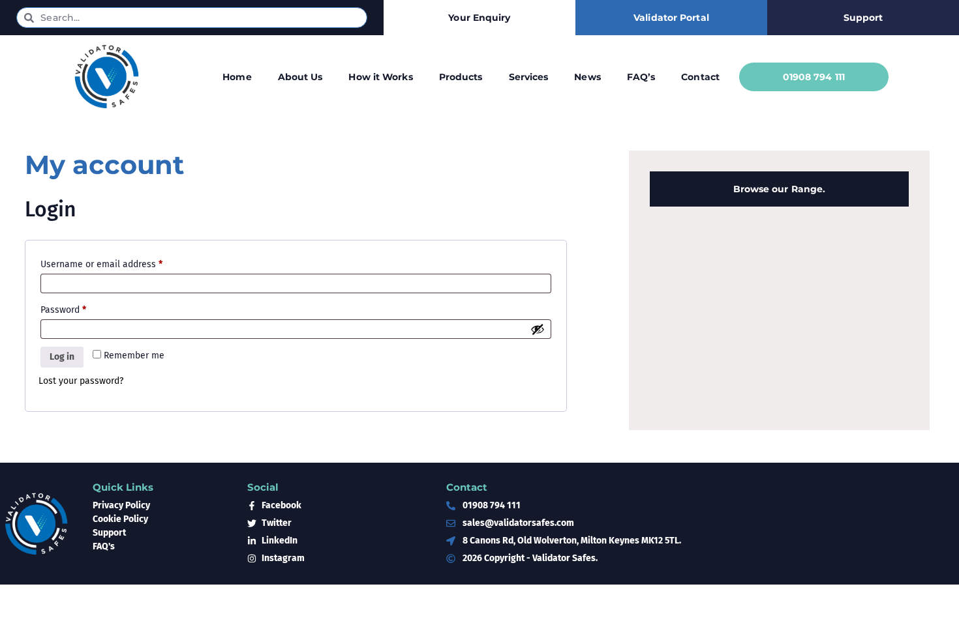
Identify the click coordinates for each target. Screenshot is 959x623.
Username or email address (119, 262)
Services (529, 77)
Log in (62, 356)
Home (236, 77)
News (587, 77)
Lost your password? (80, 380)
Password (81, 308)
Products (461, 77)
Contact (700, 77)
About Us (300, 77)
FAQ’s (641, 77)
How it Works (380, 77)
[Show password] (537, 329)
